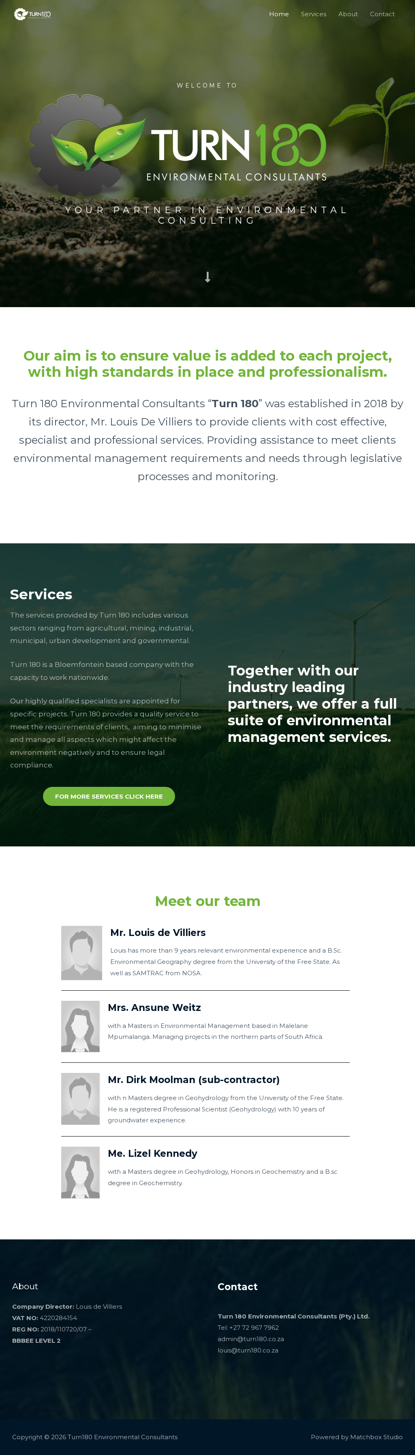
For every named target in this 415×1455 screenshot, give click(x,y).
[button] (109, 796)
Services (313, 14)
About (348, 14)
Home (279, 14)
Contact (382, 14)
